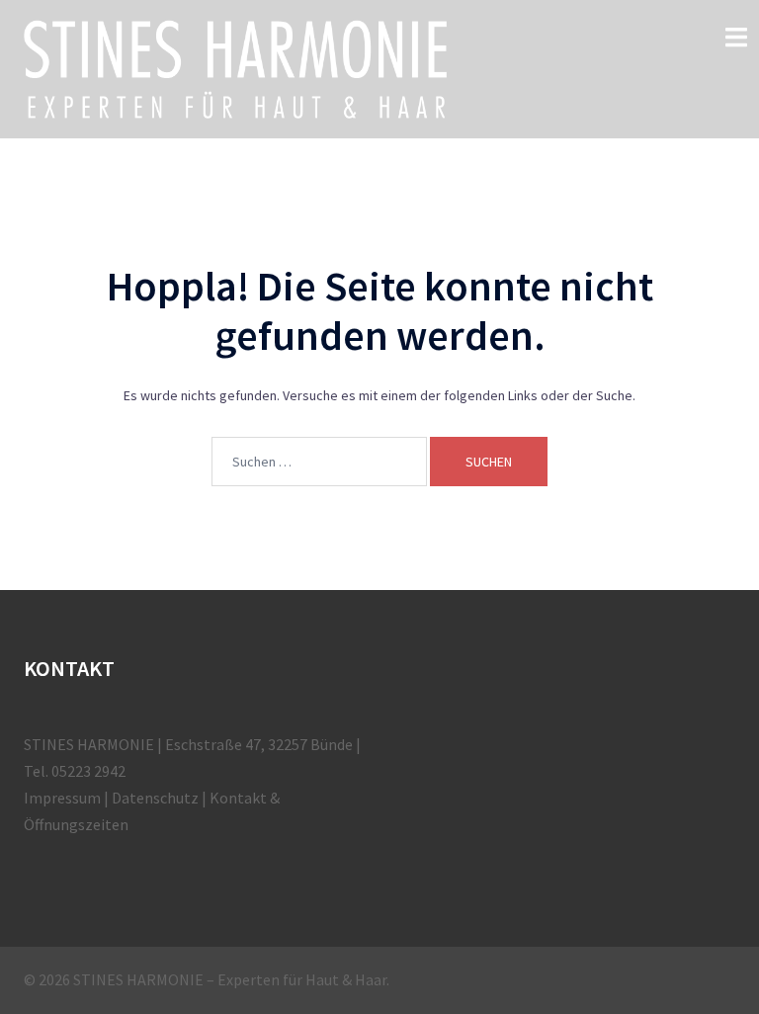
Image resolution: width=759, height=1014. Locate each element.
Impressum (62, 797)
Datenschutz (155, 797)
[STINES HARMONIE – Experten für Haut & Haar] (235, 67)
